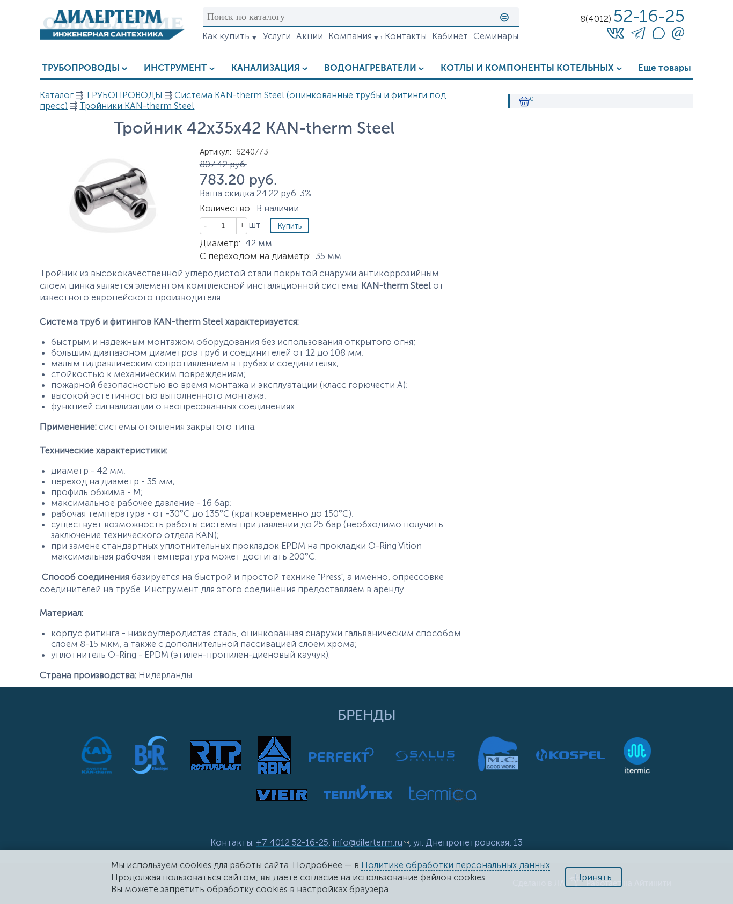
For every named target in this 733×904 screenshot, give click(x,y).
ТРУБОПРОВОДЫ (81, 68)
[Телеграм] (638, 35)
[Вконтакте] (615, 32)
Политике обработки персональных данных (455, 864)
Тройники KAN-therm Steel (136, 105)
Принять (593, 877)
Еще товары (664, 68)
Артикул (215, 152)
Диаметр (220, 243)
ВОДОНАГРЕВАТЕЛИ (370, 68)
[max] (658, 36)
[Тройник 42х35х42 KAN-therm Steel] (112, 240)
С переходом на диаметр (255, 256)
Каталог (57, 95)
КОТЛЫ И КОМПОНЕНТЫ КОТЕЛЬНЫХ (527, 68)
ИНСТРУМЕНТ (175, 68)
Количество (226, 208)
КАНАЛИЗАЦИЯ (265, 68)
